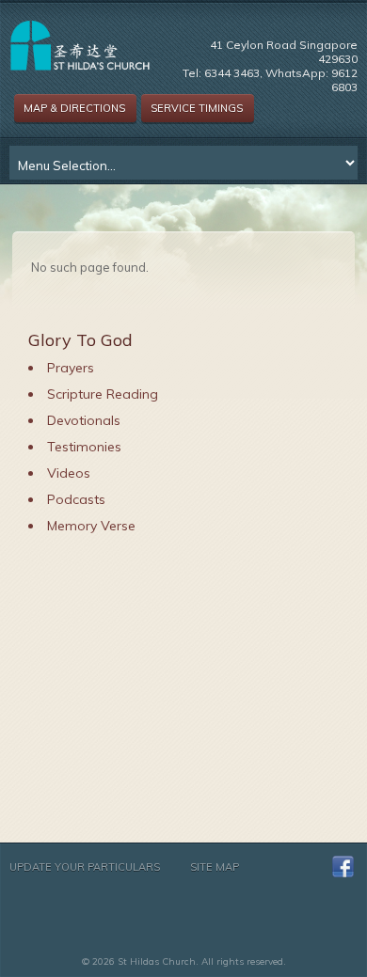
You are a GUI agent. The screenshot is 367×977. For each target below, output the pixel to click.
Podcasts (76, 499)
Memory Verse (91, 525)
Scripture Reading (102, 394)
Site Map (214, 867)
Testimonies (84, 446)
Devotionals (83, 420)
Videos (68, 473)
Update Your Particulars (84, 867)
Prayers (70, 367)
